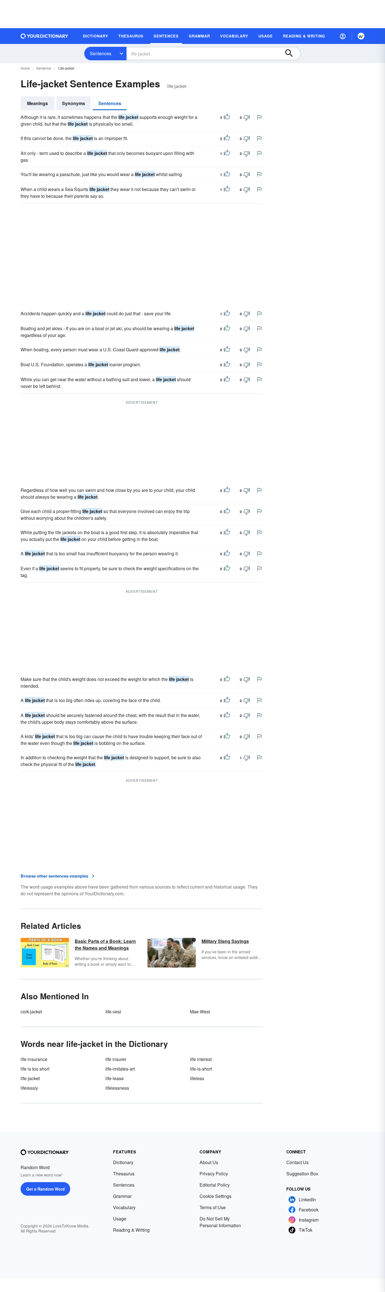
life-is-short (201, 1068)
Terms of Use (213, 1207)
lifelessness (117, 1088)
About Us (209, 1162)
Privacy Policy (214, 1173)
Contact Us (297, 1162)
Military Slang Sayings (225, 941)
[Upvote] (227, 117)
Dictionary (123, 1162)
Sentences (100, 53)
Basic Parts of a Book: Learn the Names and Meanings (105, 944)
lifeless (197, 1078)
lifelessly (29, 1088)
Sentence (43, 68)
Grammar (122, 1196)
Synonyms (73, 103)
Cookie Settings (215, 1196)
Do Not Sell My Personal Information (220, 1222)
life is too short (35, 1068)
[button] (342, 36)
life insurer (115, 1059)
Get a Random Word (45, 1189)
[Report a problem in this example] (259, 117)
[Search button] (291, 53)
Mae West (200, 1011)
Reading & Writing (131, 1230)
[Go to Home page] (44, 36)
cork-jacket (31, 1011)
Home (25, 68)
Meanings (37, 103)
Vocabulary (124, 1207)
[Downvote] (246, 117)
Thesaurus (123, 1173)
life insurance (34, 1059)
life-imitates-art (120, 1068)
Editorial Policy (215, 1185)
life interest (201, 1059)
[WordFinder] (361, 36)
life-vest (113, 1011)
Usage (119, 1218)
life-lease (114, 1078)
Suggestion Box (302, 1173)
